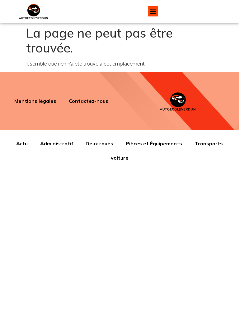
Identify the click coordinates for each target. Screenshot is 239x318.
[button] (153, 11)
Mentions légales (35, 101)
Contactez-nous (88, 101)
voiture (120, 158)
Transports (208, 143)
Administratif (56, 143)
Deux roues (99, 143)
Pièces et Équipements (154, 143)
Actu (22, 143)
